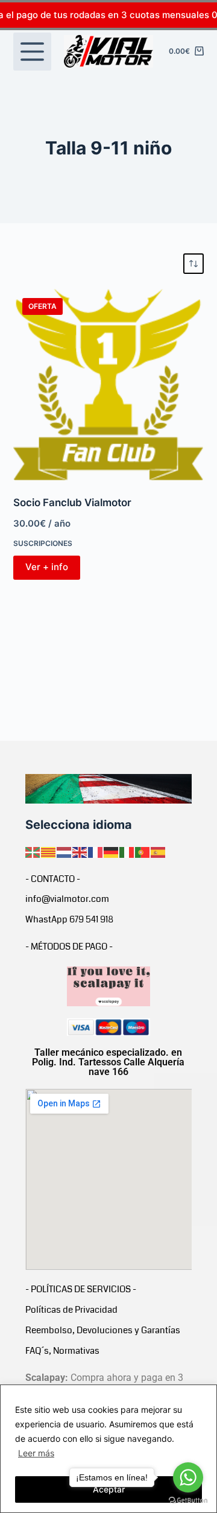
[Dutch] (64, 851)
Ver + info (46, 567)
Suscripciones (42, 543)
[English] (80, 851)
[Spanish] (158, 851)
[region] (108, 1449)
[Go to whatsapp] (188, 1477)
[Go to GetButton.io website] (188, 1501)
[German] (111, 851)
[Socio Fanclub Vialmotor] (108, 384)
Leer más (36, 1453)
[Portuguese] (143, 851)
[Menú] (32, 52)
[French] (96, 851)
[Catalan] (49, 851)
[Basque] (33, 851)
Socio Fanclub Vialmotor (72, 502)
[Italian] (127, 851)
